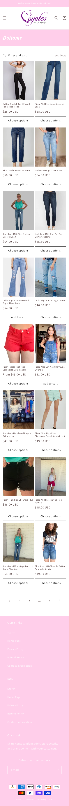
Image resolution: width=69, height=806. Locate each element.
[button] (5, 18)
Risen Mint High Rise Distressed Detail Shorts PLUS (50, 434)
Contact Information (19, 665)
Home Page (14, 640)
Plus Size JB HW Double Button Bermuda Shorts (50, 567)
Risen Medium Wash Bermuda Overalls (50, 368)
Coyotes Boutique (30, 799)
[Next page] (59, 600)
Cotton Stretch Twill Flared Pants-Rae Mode (16, 105)
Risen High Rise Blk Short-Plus (18, 499)
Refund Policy (15, 657)
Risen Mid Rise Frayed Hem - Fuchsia (49, 501)
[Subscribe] (57, 770)
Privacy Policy (15, 649)
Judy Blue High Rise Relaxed (49, 170)
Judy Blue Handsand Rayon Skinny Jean (17, 434)
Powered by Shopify (45, 799)
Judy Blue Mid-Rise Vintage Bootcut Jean (17, 235)
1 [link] (9, 600)
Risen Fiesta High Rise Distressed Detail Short (14, 368)
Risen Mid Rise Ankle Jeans (16, 170)
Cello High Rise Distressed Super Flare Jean (16, 302)
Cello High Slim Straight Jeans (50, 300)
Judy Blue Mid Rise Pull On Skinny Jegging (48, 235)
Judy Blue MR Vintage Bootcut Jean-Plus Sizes (18, 567)
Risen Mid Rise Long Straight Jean (49, 105)
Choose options (18, 120)
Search (11, 632)
